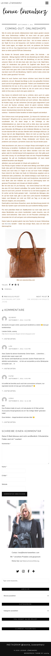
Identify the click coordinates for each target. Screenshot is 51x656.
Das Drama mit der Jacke (11, 299)
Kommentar (6, 444)
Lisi (10, 346)
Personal (8, 289)
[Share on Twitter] (12, 285)
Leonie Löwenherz (28, 650)
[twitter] (17, 571)
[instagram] (23, 571)
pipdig (46, 653)
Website (4, 484)
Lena (11, 398)
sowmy (12, 317)
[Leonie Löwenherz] (25, 9)
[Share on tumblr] (18, 285)
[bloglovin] (33, 571)
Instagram (26, 645)
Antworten (10, 339)
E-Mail (4, 475)
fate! (11, 376)
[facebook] (28, 571)
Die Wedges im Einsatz (38, 298)
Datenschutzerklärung (31, 561)
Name (4, 467)
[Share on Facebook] (10, 285)
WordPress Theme (32, 653)
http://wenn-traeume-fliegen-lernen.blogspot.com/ (18, 334)
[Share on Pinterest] (15, 285)
